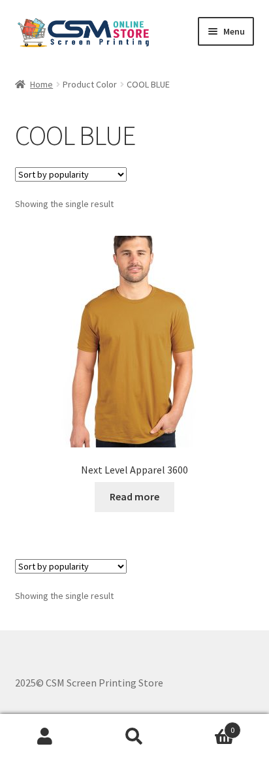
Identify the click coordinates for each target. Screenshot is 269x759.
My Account (44, 737)
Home (41, 84)
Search (134, 737)
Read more (134, 496)
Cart (207, 725)
